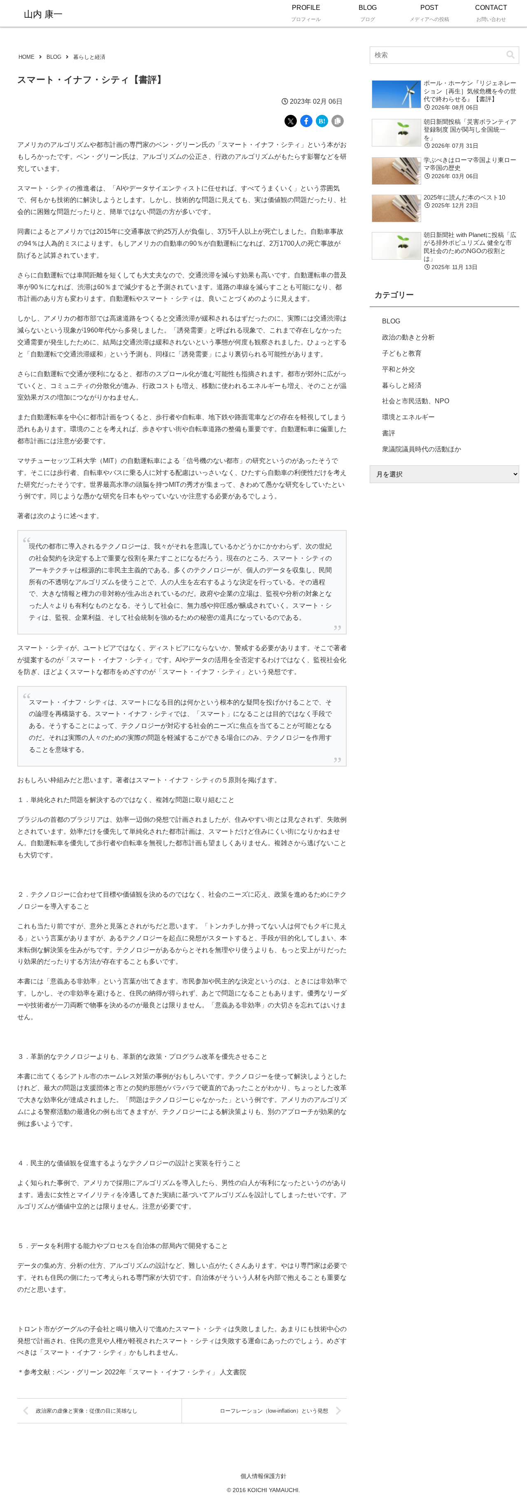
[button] (510, 55)
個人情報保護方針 (263, 1476)
